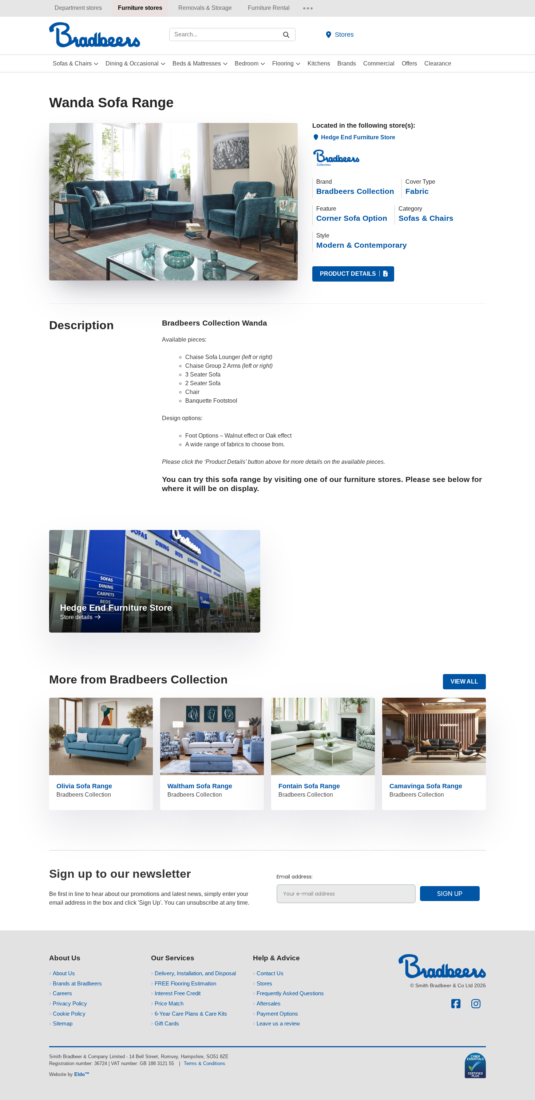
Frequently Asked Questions (290, 993)
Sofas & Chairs (72, 63)
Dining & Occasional (132, 63)
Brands (346, 63)
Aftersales (269, 1003)
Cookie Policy (69, 1014)
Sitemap (62, 1023)
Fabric (417, 191)
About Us (64, 973)
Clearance (437, 63)
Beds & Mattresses (197, 63)
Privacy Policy (70, 1003)
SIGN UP (449, 893)
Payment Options (277, 1014)
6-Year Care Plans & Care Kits (191, 1014)
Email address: (295, 876)
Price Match (169, 1003)
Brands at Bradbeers (77, 983)
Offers (409, 63)
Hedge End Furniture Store (357, 137)
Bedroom (246, 63)
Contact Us (270, 973)
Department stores (78, 8)
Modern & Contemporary (361, 245)
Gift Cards (167, 1023)
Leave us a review (278, 1023)
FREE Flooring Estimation (185, 983)
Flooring (283, 63)
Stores (344, 34)
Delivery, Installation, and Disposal (195, 973)
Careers (62, 993)
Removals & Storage (205, 8)
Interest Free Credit (178, 993)
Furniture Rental (269, 8)
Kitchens (319, 63)
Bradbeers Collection (355, 191)
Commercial (379, 63)
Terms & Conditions (204, 1063)
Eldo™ (82, 1074)
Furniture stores (140, 8)
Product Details (348, 274)
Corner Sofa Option (351, 218)
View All (464, 681)
